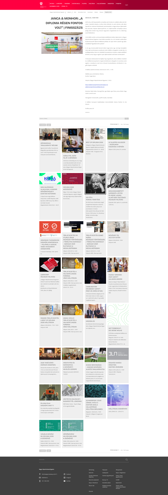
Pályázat (101, 12)
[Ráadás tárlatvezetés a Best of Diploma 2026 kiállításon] (50, 325)
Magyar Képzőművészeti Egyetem (57, 12)
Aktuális (52, 3)
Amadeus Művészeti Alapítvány (93, 476)
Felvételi (84, 3)
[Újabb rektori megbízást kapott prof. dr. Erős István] (95, 280)
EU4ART (117, 480)
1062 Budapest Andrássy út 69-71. (49, 474)
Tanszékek (67, 3)
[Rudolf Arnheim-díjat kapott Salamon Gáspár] (118, 280)
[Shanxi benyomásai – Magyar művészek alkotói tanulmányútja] (95, 365)
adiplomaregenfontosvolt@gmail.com (94, 87)
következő (42, 125)
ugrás (48, 125)
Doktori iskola (76, 3)
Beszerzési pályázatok (94, 480)
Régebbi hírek (108, 12)
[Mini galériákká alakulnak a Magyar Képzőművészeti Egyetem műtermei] (50, 196)
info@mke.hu (45, 477)
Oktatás (96, 12)
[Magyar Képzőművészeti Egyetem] (43, 5)
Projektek (118, 3)
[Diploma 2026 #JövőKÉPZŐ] (72, 196)
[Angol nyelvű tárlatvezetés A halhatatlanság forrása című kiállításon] (72, 325)
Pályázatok (104, 470)
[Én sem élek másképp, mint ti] (50, 401)
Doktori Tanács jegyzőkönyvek (119, 476)
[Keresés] (127, 460)
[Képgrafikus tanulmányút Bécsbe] (50, 150)
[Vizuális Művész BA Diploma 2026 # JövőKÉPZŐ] (50, 434)
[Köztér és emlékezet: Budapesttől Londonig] (72, 401)
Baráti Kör (91, 472)
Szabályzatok (105, 472)
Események (90, 12)
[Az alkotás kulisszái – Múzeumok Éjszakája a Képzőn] (118, 150)
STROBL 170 (64, 6)
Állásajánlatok (119, 470)
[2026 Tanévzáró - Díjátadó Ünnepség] (50, 365)
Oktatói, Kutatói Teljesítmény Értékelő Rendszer (121, 487)
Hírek (75, 12)
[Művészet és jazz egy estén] (118, 238)
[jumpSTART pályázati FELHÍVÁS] (50, 280)
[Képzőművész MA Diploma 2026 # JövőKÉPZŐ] (72, 434)
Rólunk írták (91, 485)
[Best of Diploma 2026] (95, 150)
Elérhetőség (91, 470)
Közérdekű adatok (106, 482)
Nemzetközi (111, 3)
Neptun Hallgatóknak (120, 472)
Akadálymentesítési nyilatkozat (106, 486)
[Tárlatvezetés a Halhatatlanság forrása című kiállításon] (72, 280)
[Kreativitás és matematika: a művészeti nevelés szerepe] (72, 365)
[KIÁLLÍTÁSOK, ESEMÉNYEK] (118, 401)
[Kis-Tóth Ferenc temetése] (95, 196)
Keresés (127, 461)
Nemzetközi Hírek (82, 12)
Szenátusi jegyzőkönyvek (108, 475)
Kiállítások (92, 3)
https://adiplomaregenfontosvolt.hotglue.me (96, 84)
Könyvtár (91, 491)
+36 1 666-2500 (45, 481)
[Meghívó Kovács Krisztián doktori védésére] (118, 365)
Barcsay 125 (105, 480)
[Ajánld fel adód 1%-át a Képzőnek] (72, 150)
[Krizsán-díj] (95, 325)
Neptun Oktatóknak (93, 482)
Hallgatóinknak (101, 3)
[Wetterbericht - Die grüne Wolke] (118, 325)
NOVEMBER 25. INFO (54, 6)
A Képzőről (59, 3)
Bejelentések (119, 482)
